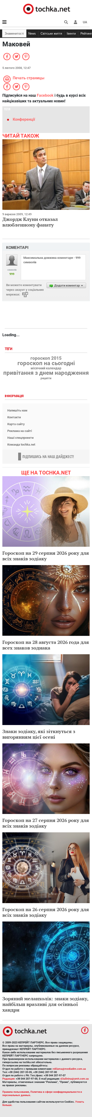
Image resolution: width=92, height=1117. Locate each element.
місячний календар (46, 368)
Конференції (24, 119)
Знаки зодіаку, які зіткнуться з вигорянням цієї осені (38, 734)
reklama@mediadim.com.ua (69, 1068)
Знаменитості (14, 33)
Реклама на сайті (19, 431)
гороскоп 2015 (46, 358)
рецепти (46, 378)
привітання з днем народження (46, 373)
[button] (75, 22)
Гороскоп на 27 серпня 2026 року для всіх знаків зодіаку (45, 823)
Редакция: (8, 1078)
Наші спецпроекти (20, 437)
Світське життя (51, 33)
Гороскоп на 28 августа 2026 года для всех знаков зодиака (45, 645)
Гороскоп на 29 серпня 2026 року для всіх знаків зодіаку (45, 556)
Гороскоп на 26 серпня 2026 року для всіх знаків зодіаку (45, 912)
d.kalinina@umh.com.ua (74, 1078)
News (32, 33)
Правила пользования (15, 1091)
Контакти (14, 417)
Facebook (45, 95)
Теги (9, 349)
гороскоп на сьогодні (46, 363)
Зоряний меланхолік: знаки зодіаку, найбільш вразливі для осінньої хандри (45, 1004)
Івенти (71, 33)
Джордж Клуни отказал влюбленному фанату (30, 222)
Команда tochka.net (21, 444)
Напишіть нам (17, 410)
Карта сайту (16, 424)
